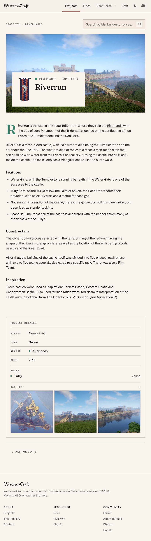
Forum (107, 513)
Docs (86, 6)
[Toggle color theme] (135, 6)
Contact (9, 524)
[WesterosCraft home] (16, 6)
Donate (108, 530)
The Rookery (12, 518)
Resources (104, 6)
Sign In (58, 524)
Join (125, 6)
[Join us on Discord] (143, 6)
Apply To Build (112, 518)
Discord (108, 524)
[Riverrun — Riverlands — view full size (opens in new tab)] (31, 411)
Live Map (59, 518)
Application (106, 297)
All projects (26, 451)
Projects (71, 6)
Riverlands (34, 24)
